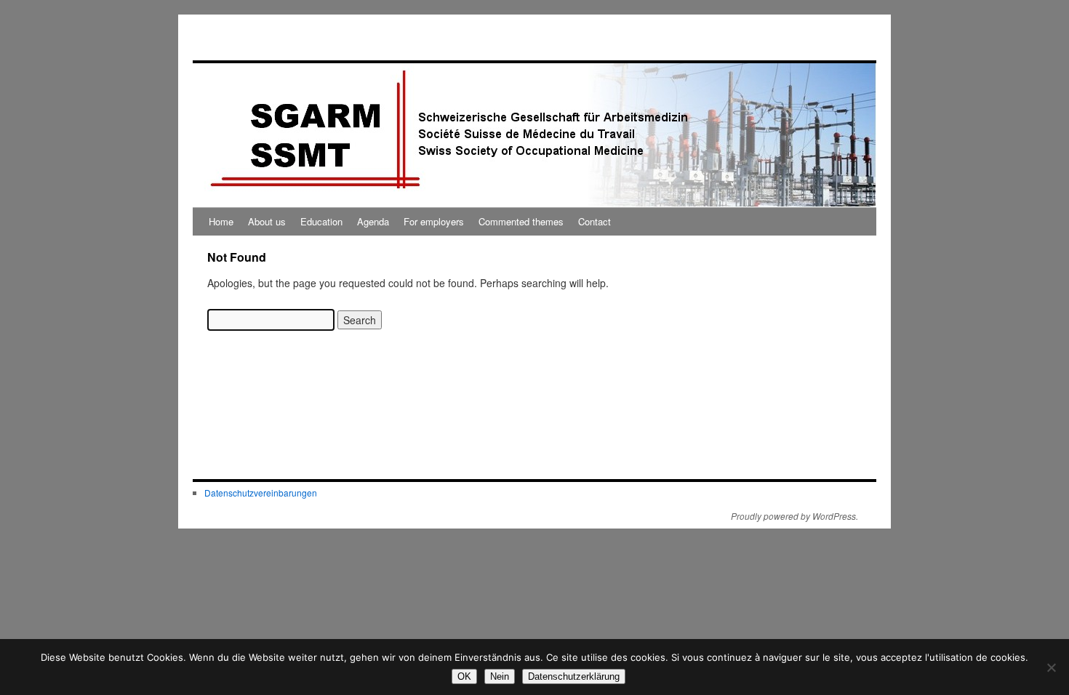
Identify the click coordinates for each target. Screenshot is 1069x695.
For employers (434, 221)
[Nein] (1051, 667)
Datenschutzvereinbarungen (260, 492)
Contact (594, 221)
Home (221, 221)
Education (321, 221)
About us (267, 221)
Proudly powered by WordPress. (794, 516)
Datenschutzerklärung (574, 676)
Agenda (373, 221)
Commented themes (521, 221)
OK (464, 676)
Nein (499, 676)
